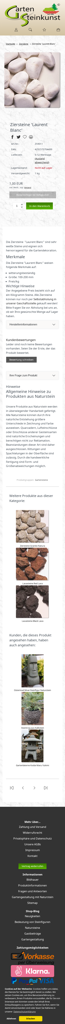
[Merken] (24, 138)
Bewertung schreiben (21, 359)
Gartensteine (41, 479)
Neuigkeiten (32, 916)
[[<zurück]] (23, 790)
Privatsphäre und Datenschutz (32, 838)
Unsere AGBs (32, 844)
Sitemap (32, 903)
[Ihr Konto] (15, 30)
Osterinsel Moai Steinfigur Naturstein (32, 690)
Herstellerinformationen (23, 324)
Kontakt (33, 856)
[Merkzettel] (43, 30)
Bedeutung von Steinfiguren (32, 922)
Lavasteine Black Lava (32, 620)
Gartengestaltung (32, 939)
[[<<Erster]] (12, 790)
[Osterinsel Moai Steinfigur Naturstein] (33, 686)
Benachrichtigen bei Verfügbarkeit (32, 195)
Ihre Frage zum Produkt (23, 375)
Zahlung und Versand (32, 827)
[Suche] (29, 30)
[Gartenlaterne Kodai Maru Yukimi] (32, 761)
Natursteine (32, 928)
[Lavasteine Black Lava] (32, 617)
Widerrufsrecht (32, 832)
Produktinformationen (32, 885)
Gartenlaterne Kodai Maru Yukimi (32, 765)
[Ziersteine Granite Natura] (32, 542)
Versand (27, 187)
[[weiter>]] (34, 790)
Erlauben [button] (30, 1018)
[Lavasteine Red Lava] (32, 579)
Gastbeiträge (32, 933)
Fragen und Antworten (32, 891)
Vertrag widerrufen (32, 866)
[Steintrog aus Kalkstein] (33, 724)
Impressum (32, 850)
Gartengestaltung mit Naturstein (32, 897)
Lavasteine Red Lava (32, 583)
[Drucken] (31, 138)
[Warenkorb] (57, 30)
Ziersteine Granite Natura (32, 545)
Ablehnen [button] (11, 1018)
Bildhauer (32, 879)
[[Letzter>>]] (46, 790)
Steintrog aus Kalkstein (32, 727)
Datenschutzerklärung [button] (25, 1011)
